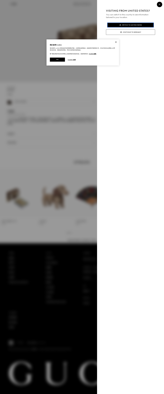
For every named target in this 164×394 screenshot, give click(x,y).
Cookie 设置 (72, 59)
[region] (83, 52)
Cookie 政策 (92, 54)
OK (57, 59)
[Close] (159, 4)
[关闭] (115, 42)
